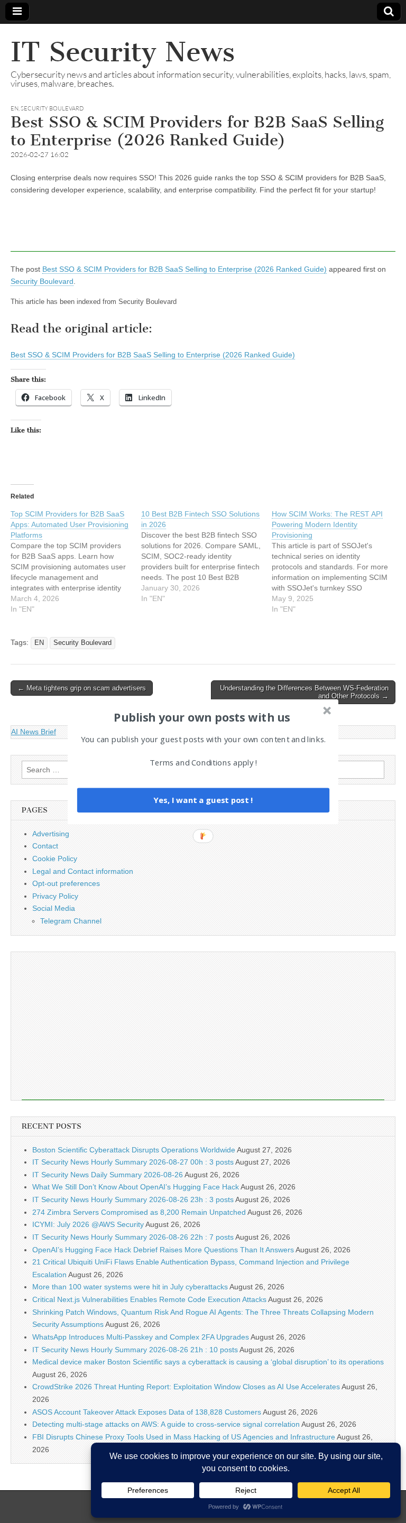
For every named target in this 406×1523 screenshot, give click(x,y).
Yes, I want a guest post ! (203, 800)
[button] (202, 716)
